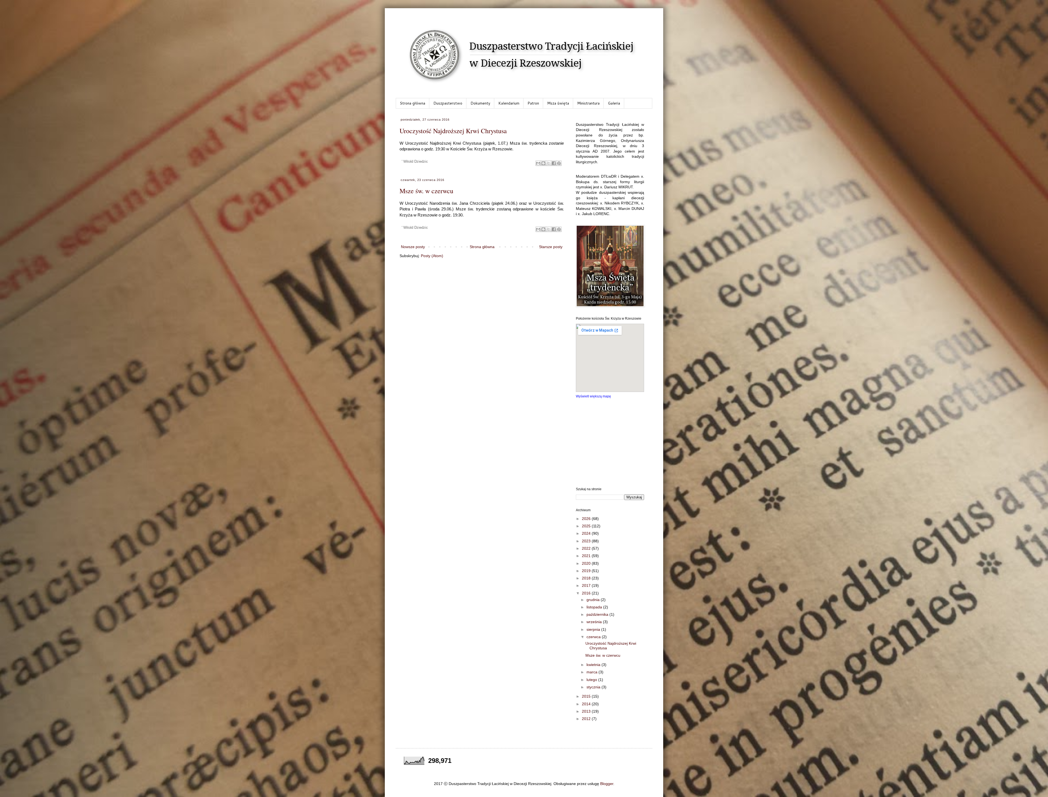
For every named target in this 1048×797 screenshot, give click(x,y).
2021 (587, 556)
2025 (587, 526)
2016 (587, 593)
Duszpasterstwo (447, 103)
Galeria (614, 103)
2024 (587, 533)
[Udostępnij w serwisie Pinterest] (559, 163)
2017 (587, 585)
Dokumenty (480, 103)
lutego (592, 679)
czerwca (594, 637)
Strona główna (412, 103)
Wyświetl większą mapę (593, 396)
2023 (587, 541)
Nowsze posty (413, 247)
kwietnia (594, 664)
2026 (587, 518)
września (594, 622)
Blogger (606, 783)
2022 (587, 548)
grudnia (593, 599)
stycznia (594, 687)
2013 (587, 711)
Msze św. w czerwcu (426, 190)
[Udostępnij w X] (548, 163)
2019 (587, 571)
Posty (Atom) (432, 256)
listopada (594, 607)
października (597, 614)
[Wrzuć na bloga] (543, 163)
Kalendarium (508, 103)
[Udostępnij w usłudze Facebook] (553, 163)
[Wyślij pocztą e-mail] (538, 163)
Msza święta (558, 103)
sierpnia (593, 629)
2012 (587, 718)
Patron (533, 103)
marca (592, 672)
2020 (587, 563)
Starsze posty (550, 247)
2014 (587, 704)
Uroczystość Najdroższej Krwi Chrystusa (453, 130)
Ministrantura (588, 103)
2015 (587, 696)
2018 (587, 578)
